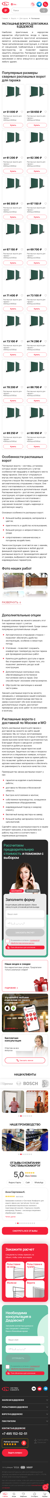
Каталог (5, 10)
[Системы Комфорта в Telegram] (45, 1389)
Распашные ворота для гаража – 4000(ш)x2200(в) (36, 302)
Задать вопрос (15, 1452)
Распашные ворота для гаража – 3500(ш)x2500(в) (12, 347)
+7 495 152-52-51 (14, 1433)
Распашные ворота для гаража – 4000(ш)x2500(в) (12, 393)
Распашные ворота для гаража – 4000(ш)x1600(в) (12, 164)
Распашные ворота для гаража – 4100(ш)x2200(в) (36, 347)
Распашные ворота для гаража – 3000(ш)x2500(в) (12, 256)
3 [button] (23, 1116)
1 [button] (19, 1116)
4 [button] (25, 1116)
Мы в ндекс (31, 1176)
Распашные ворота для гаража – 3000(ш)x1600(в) (12, 118)
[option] (19, 1083)
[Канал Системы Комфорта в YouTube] (39, 1389)
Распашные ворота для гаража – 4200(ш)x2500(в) (36, 393)
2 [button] (21, 1116)
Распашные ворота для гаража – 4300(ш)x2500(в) (12, 439)
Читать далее (10, 1217)
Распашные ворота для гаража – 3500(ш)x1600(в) (12, 302)
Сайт (28, 1182)
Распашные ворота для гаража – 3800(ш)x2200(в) (36, 256)
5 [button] (27, 1116)
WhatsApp (38, 1182)
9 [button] (32, 1223)
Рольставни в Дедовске (15, 1407)
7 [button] (31, 1116)
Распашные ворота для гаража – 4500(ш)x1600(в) (36, 210)
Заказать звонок (26, 1060)
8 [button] (30, 1223)
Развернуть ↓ (11, 602)
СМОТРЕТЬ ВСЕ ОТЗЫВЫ (25, 1231)
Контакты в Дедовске (13, 1428)
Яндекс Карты (15, 1182)
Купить (13, 125)
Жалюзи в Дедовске (13, 1400)
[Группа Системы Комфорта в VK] (34, 1389)
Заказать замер (33, 4)
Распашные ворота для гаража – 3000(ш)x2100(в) (36, 118)
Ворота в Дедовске (12, 1414)
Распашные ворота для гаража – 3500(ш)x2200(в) (12, 210)
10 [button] (34, 1223)
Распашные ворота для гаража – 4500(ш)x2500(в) (36, 439)
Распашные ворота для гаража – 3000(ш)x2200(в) (36, 164)
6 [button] (29, 1116)
